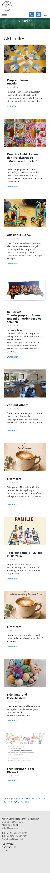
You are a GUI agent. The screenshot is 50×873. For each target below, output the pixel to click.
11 (33, 798)
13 (38, 798)
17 (8, 801)
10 (30, 798)
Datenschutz (9, 847)
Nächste (25, 801)
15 (44, 798)
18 (10, 801)
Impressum (8, 844)
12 (36, 798)
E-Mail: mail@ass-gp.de (13, 839)
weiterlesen (12, 106)
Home (5, 850)
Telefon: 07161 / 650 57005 (14, 833)
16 (5, 801)
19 (13, 801)
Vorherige (8, 798)
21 (19, 801)
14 (41, 798)
